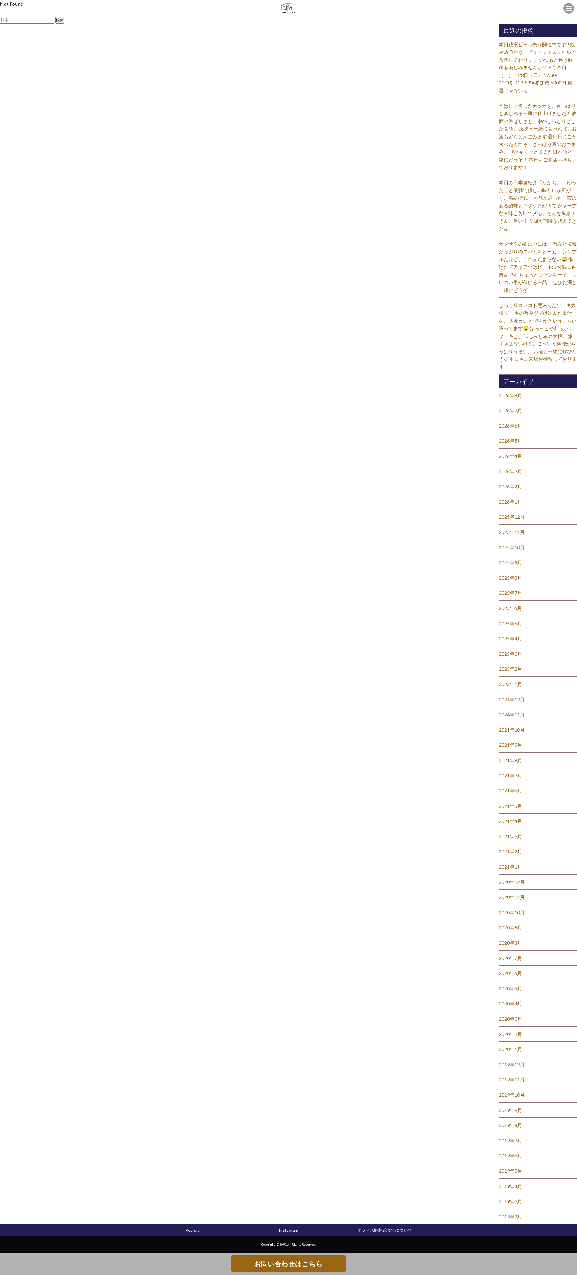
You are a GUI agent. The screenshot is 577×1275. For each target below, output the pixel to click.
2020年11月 (512, 897)
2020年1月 (510, 1049)
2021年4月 (510, 821)
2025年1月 (510, 684)
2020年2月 (510, 1034)
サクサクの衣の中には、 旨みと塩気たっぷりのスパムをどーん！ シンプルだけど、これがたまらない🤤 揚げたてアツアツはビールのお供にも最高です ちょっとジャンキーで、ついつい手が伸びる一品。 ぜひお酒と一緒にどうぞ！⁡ (538, 267)
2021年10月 (512, 730)
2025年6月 (510, 608)
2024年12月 (512, 699)
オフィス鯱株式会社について (384, 1230)
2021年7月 (510, 775)
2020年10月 (512, 912)
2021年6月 (510, 790)
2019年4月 (510, 1186)
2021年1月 (510, 866)
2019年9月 (510, 1110)
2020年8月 (510, 943)
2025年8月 (510, 578)
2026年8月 (510, 395)
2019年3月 (510, 1201)
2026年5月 (510, 440)
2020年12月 (512, 882)
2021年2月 (510, 851)
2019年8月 (510, 1125)
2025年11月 (512, 532)
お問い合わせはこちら (288, 1264)
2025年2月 (510, 669)
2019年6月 (510, 1155)
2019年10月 (512, 1095)
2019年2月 (510, 1216)
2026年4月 (510, 456)
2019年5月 (510, 1171)
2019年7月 (510, 1140)
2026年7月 (510, 410)
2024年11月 (512, 714)
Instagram (288, 1230)
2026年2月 (510, 486)
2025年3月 (510, 654)
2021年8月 (510, 760)
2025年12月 (512, 517)
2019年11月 (512, 1079)
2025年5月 (510, 623)
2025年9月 (510, 562)
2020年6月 (510, 973)
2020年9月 (510, 927)
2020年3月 (510, 1019)
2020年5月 (510, 988)
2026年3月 (510, 471)
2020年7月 (510, 958)
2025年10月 (512, 547)
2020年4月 (510, 1003)
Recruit (192, 1230)
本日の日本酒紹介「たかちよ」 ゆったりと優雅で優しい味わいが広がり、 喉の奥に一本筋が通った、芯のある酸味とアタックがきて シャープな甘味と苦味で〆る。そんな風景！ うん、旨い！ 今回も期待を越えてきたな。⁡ (538, 205)
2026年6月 (510, 425)
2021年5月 (510, 806)
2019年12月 (512, 1064)
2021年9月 (510, 745)
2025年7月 (510, 593)
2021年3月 (510, 836)
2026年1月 (510, 501)
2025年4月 (510, 638)
